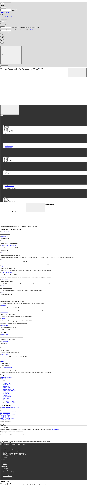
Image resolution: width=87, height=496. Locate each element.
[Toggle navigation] (9, 110)
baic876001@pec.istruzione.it (15, 454)
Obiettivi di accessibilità (7, 473)
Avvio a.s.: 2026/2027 (7, 314)
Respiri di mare (6, 288)
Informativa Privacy (6, 470)
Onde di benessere (6, 281)
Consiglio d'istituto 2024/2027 (9, 327)
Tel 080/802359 (7, 452)
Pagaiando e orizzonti (7, 268)
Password (13, 10)
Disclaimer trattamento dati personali (7, 485)
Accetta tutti (18, 431)
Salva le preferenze (9, 442)
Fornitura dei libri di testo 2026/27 (10, 307)
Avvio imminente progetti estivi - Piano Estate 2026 (14, 261)
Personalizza (3, 431)
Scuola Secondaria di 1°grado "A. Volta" (10, 247)
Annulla (2, 66)
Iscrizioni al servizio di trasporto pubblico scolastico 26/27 (16, 321)
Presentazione (5, 234)
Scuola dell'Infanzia (5, 238)
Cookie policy (5, 468)
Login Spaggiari (30, 29)
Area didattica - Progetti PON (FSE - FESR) (12, 370)
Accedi (2, 3)
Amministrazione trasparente (8, 477)
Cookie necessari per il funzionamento (7, 440)
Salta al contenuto (3, 0)
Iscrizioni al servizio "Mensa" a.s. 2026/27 (12, 301)
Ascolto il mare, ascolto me (8, 274)
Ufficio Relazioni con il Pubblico (9, 471)
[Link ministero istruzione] (5, 2)
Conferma (6, 66)
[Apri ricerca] (77, 72)
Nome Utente (14, 9)
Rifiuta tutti (10, 431)
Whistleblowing (6, 475)
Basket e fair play (6, 294)
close (2, 115)
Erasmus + (4, 350)
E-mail (13, 27)
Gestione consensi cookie (7, 476)
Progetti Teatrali (5, 363)
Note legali (5, 469)
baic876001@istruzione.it (15, 453)
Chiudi (2, 36)
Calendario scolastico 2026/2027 (10, 255)
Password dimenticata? (4, 12)
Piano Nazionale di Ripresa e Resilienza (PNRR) (13, 356)
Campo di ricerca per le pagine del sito (7, 211)
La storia (4, 343)
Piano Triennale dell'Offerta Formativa (11, 337)
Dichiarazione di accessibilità (8, 472)
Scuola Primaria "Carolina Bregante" (9, 243)
